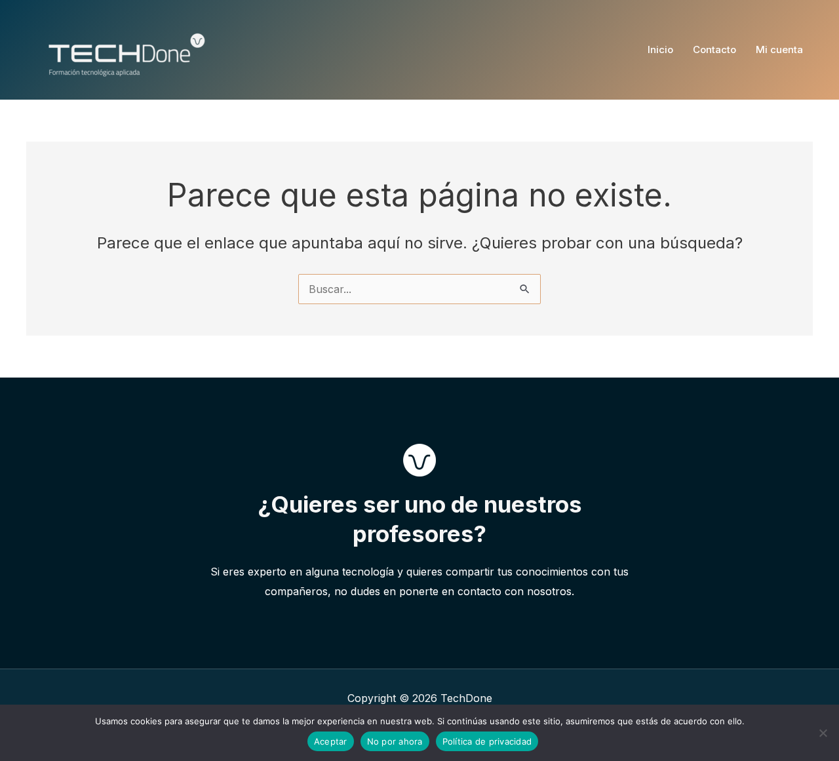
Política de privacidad (487, 741)
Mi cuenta (779, 49)
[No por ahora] (822, 732)
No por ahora (395, 741)
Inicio (660, 49)
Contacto (714, 49)
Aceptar (330, 741)
